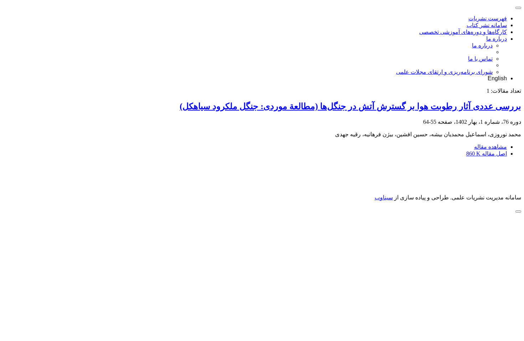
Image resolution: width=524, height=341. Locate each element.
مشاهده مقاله (490, 147)
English (497, 78)
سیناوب (384, 197)
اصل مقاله (486, 154)
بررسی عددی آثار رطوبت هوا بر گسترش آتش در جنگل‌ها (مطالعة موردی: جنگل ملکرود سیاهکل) (350, 106)
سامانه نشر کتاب (487, 25)
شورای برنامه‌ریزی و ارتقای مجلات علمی (444, 72)
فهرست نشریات (487, 18)
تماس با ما (480, 59)
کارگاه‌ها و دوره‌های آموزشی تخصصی (463, 32)
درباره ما (496, 39)
